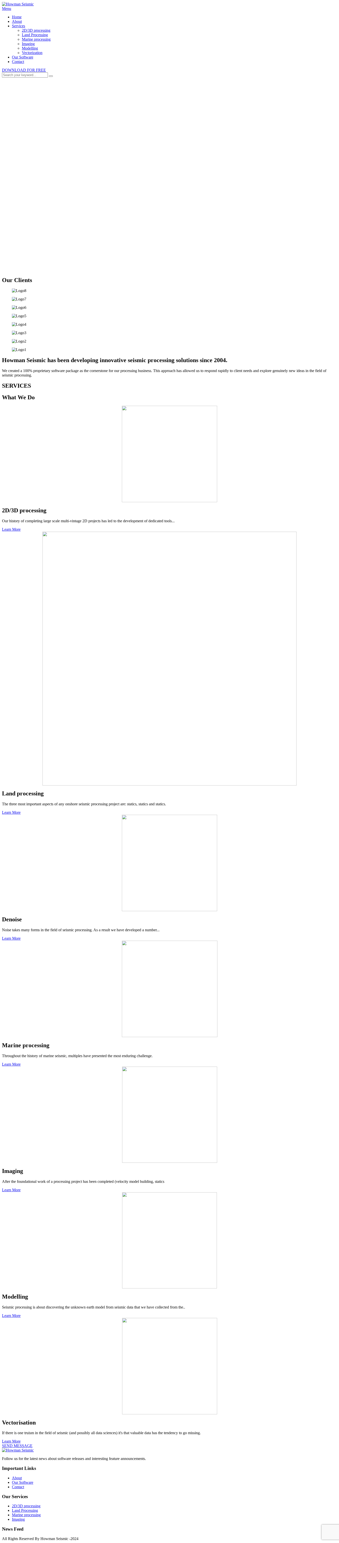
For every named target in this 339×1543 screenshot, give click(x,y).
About (17, 21)
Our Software (22, 57)
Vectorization (32, 53)
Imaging (28, 44)
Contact (18, 61)
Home (17, 17)
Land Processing (35, 35)
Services (18, 26)
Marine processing (36, 39)
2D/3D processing (36, 30)
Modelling (30, 48)
